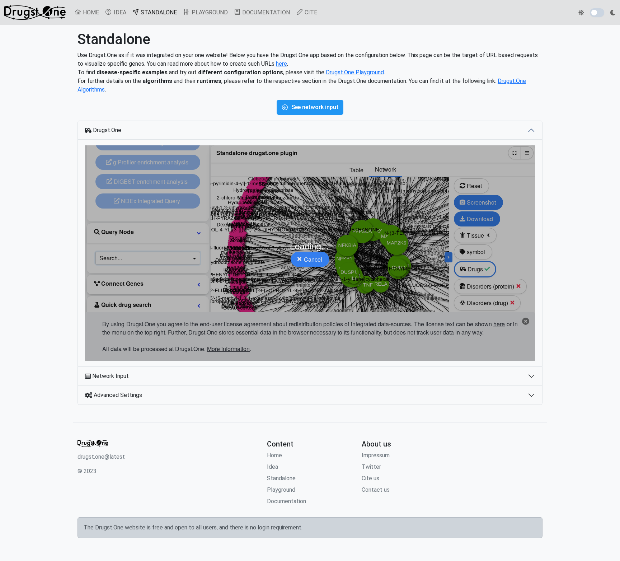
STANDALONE (159, 12)
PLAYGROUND (209, 12)
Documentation (286, 501)
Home (274, 455)
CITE (310, 12)
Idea (272, 466)
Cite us (370, 478)
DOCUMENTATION (265, 12)
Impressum (376, 455)
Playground (281, 489)
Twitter (371, 466)
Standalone (281, 478)
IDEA (119, 12)
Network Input (110, 376)
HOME (90, 12)
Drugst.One (106, 130)
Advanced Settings (117, 395)
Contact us (376, 489)
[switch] (597, 12)
